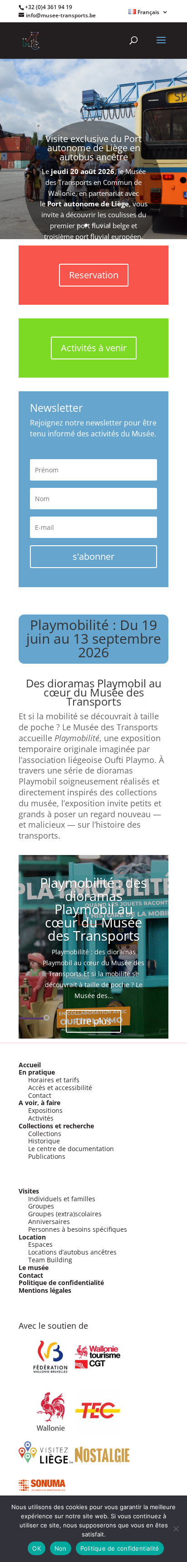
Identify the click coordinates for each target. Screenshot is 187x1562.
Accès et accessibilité (60, 1087)
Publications (46, 1156)
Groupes (41, 1206)
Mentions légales (45, 1290)
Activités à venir (94, 348)
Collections (44, 1133)
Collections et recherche (56, 1126)
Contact (39, 1095)
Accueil (30, 1064)
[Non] (175, 1528)
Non (60, 1548)
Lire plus (93, 1021)
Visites (29, 1191)
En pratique (37, 1072)
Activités (41, 1118)
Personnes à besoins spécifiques (77, 1229)
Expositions (45, 1110)
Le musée (34, 1267)
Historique (44, 1141)
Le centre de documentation (71, 1148)
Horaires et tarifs (53, 1079)
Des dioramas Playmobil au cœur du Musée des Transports (94, 692)
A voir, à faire (39, 1102)
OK (36, 1548)
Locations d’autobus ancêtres (72, 1252)
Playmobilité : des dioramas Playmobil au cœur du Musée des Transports (93, 909)
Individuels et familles (61, 1198)
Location (32, 1237)
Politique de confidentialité (61, 1282)
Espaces (40, 1244)
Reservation (93, 275)
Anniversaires (49, 1221)
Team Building (50, 1259)
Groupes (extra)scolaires (65, 1213)
